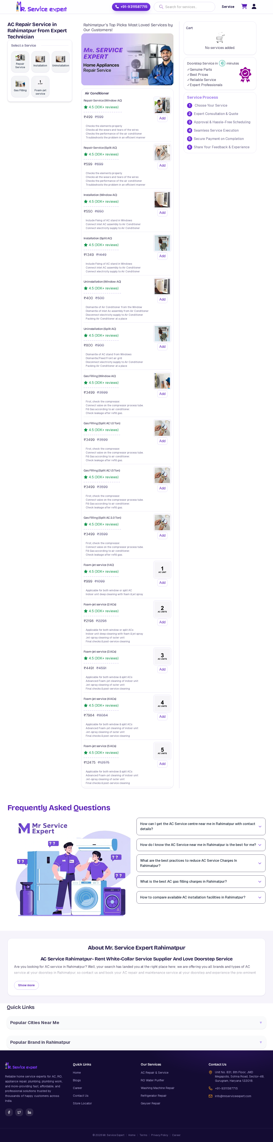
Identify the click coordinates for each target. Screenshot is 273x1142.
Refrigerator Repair (154, 1096)
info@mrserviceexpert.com (233, 1096)
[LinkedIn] (29, 1112)
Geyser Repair (150, 1103)
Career (77, 1088)
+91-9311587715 (134, 6)
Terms (143, 1135)
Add (162, 118)
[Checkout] (244, 7)
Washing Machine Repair (157, 1088)
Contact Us (81, 1096)
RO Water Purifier (152, 1080)
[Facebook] (9, 1112)
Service (228, 7)
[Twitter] (19, 1112)
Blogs (77, 1080)
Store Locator (82, 1103)
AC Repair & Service (154, 1072)
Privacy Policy (159, 1135)
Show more (26, 985)
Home (77, 1072)
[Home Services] (41, 6)
